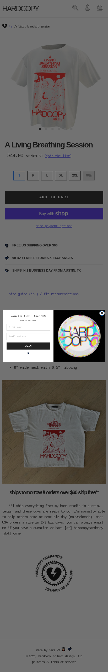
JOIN (28, 346)
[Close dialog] (102, 313)
